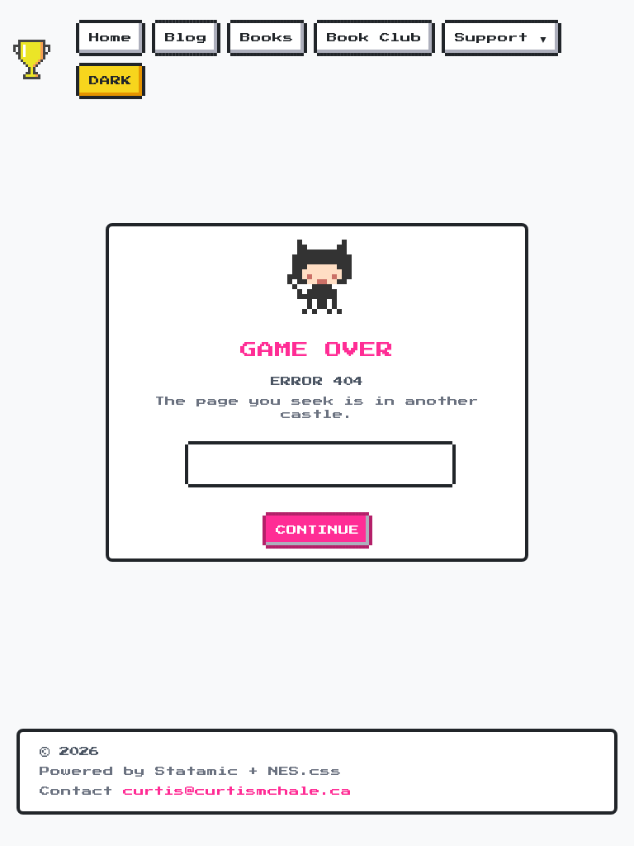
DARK (110, 81)
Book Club (374, 38)
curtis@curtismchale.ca (237, 791)
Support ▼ (501, 38)
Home (110, 38)
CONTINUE (317, 530)
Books (267, 38)
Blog (186, 38)
